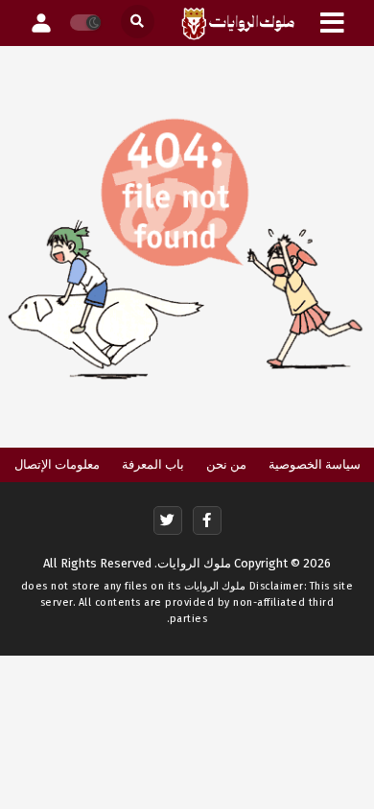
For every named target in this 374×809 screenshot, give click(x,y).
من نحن (226, 464)
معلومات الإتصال (57, 464)
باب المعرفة (153, 464)
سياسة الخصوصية (315, 464)
